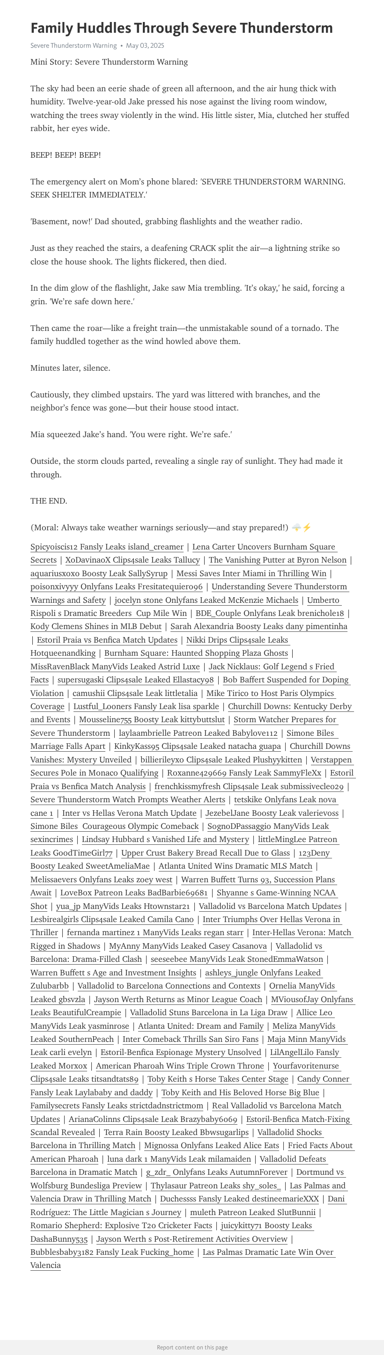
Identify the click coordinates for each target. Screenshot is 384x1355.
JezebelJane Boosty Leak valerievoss (272, 813)
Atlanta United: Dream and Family (201, 1026)
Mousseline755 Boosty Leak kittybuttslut (152, 719)
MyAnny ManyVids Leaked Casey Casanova (188, 946)
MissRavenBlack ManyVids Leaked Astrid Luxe (115, 666)
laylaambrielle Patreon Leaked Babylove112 (198, 733)
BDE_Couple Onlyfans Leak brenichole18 (270, 613)
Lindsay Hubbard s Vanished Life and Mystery (165, 839)
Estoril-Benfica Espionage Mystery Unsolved (181, 1052)
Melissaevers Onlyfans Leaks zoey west (101, 879)
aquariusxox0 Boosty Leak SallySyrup (99, 573)
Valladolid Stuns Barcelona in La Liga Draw (209, 1012)
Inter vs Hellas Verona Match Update (129, 813)
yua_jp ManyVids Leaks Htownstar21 (123, 906)
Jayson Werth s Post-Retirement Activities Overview (192, 1239)
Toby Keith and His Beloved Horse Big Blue (240, 1092)
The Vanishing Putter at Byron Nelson (278, 560)
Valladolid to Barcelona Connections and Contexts (169, 986)
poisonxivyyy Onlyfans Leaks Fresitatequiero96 (116, 586)
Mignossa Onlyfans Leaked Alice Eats (211, 1145)
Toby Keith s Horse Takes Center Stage (218, 1079)
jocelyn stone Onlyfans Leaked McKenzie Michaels (206, 600)
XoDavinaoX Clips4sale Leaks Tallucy (133, 560)
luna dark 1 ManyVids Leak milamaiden (179, 1159)
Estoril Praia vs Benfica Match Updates (107, 640)
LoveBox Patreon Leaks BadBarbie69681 (134, 892)
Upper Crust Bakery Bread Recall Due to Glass (205, 853)
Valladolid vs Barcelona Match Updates (270, 906)
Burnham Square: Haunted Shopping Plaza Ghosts (196, 653)
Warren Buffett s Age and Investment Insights (113, 972)
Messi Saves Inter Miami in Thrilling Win (251, 573)
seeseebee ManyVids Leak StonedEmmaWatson (237, 959)
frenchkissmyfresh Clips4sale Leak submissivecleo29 (249, 786)
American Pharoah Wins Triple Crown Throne (180, 1066)
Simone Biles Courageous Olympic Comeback (114, 826)
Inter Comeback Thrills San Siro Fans (190, 1039)
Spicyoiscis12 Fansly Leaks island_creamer (107, 547)
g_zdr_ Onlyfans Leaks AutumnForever (217, 1172)
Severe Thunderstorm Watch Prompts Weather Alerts (127, 799)
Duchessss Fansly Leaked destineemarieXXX (239, 1199)
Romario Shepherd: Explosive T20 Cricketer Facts (121, 1225)
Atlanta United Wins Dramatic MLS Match (235, 866)
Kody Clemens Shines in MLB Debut (96, 626)
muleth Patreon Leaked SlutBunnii (253, 1212)
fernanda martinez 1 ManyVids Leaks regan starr (155, 932)
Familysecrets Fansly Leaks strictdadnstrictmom (116, 1105)
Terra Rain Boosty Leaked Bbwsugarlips (176, 1132)
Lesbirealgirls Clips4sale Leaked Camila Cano (112, 919)
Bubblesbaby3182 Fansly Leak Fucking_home (112, 1252)
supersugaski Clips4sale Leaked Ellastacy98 (136, 679)
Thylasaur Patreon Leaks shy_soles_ (216, 1185)
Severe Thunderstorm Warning (73, 45)
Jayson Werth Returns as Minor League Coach (178, 999)
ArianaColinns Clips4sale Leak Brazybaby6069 (153, 1119)
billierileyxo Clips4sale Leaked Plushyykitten (221, 759)
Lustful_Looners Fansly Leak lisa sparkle (146, 706)
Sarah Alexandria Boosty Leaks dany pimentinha (258, 626)
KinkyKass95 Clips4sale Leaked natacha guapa (197, 746)
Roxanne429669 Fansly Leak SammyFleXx (244, 773)
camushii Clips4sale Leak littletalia (135, 693)
